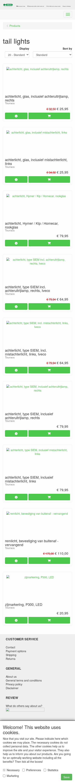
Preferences (33, 770)
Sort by (67, 48)
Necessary (13, 770)
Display (24, 48)
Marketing (13, 776)
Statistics (53, 770)
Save (66, 777)
